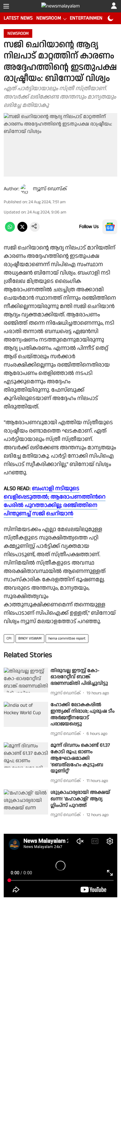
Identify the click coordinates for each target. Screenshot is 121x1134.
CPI (9, 638)
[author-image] (25, 189)
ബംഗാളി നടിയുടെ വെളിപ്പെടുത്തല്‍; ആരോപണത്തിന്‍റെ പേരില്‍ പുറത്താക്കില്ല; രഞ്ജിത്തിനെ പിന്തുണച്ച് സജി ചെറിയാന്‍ (54, 501)
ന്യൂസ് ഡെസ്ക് (50, 188)
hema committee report (67, 638)
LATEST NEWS (18, 18)
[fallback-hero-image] (26, 680)
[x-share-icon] (22, 230)
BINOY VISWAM (30, 638)
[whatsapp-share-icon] (10, 230)
